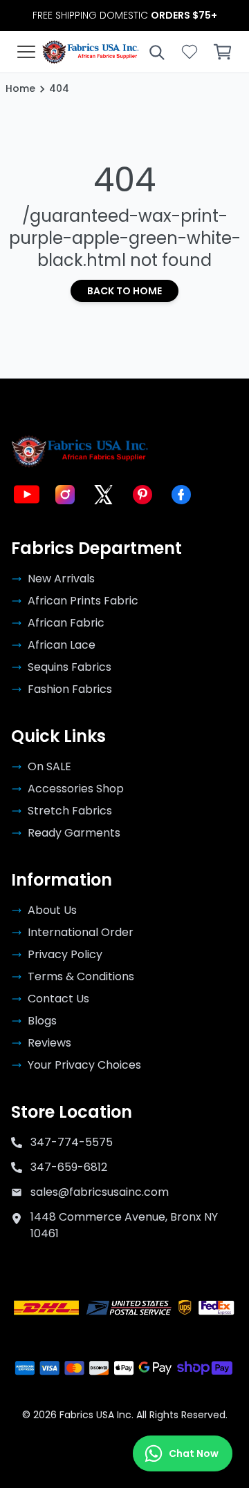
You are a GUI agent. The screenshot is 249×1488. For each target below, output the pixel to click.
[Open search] (156, 52)
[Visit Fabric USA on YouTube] (26, 494)
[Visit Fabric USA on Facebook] (181, 494)
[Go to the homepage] (91, 52)
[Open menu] (26, 52)
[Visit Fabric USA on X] (104, 494)
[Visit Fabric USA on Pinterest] (142, 494)
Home (20, 88)
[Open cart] (223, 52)
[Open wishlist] (189, 52)
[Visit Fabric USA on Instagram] (65, 494)
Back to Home (124, 291)
